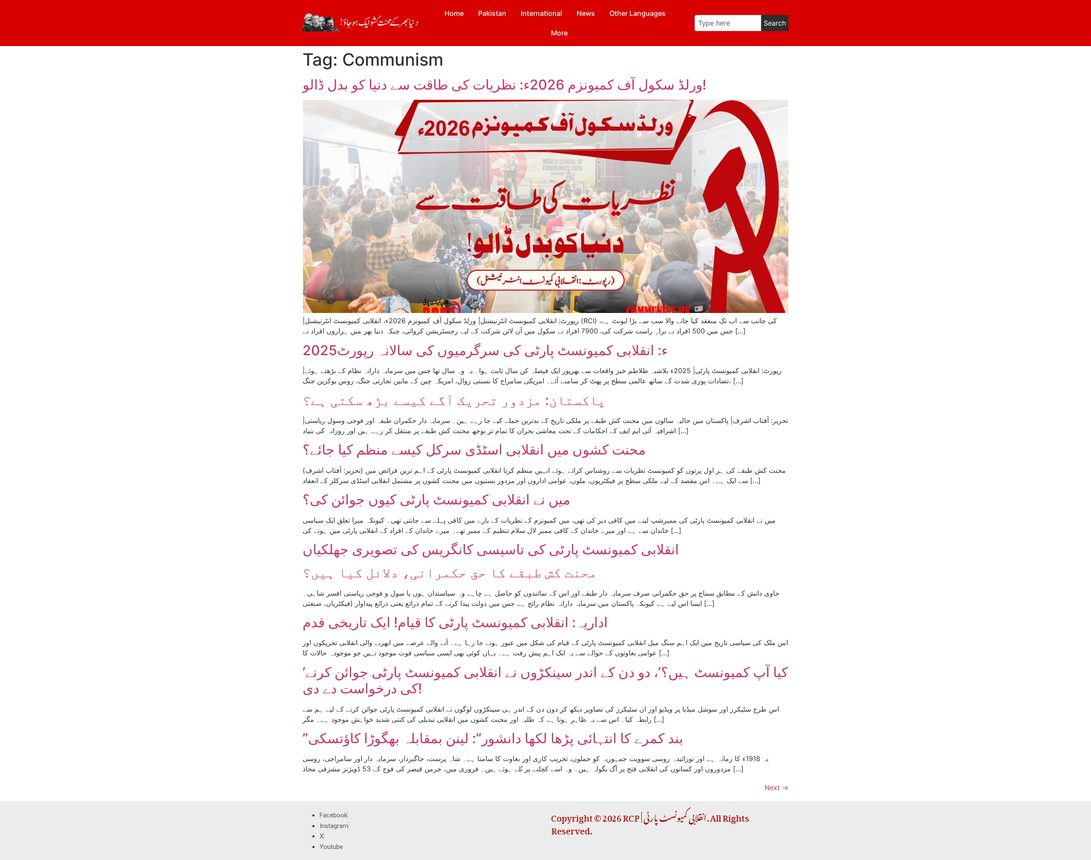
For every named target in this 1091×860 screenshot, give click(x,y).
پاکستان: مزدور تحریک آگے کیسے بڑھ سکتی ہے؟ (454, 400)
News (586, 13)
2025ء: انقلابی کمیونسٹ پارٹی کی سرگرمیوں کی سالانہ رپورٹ (485, 350)
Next (776, 787)
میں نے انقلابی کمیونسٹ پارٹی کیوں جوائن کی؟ (436, 499)
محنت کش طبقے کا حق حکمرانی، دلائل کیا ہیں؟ (450, 572)
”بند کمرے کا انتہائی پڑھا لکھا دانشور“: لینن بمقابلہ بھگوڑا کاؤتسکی (493, 738)
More (559, 33)
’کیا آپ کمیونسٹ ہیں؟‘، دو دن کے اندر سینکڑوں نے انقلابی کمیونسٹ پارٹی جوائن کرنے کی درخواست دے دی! (545, 680)
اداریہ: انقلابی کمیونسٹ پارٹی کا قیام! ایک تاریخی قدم (455, 622)
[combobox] (728, 23)
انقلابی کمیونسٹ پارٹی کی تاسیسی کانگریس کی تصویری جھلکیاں (491, 549)
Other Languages (637, 13)
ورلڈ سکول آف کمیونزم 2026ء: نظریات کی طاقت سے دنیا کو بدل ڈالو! (504, 84)
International (541, 13)
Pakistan (492, 13)
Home (454, 13)
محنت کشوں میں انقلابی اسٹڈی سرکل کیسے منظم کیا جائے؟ (474, 449)
